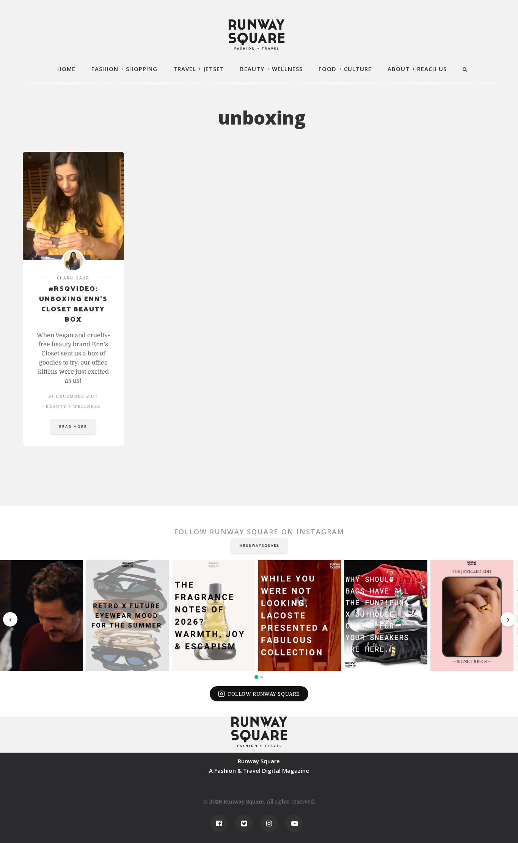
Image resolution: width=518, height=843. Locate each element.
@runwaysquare (259, 546)
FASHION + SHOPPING (124, 69)
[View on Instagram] (41, 615)
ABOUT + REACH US (417, 69)
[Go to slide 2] (261, 677)
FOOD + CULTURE (345, 69)
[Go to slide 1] (256, 677)
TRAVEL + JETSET (198, 69)
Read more (73, 427)
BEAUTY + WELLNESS (271, 69)
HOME (66, 69)
